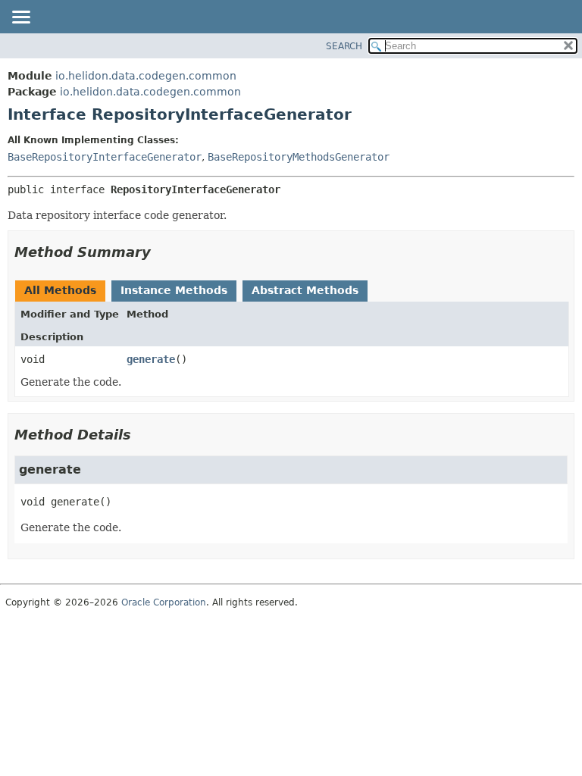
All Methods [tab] (60, 290)
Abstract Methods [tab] (305, 290)
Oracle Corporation (163, 602)
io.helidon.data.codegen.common (145, 76)
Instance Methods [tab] (173, 290)
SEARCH (344, 46)
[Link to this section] (161, 252)
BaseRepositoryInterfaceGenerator (105, 157)
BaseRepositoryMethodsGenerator (299, 157)
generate (151, 359)
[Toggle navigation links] (20, 18)
